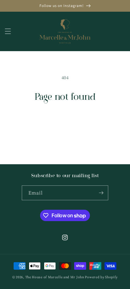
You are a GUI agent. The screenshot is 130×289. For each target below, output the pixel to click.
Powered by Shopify (101, 277)
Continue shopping (65, 120)
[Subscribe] (101, 192)
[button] (8, 31)
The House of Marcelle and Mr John (54, 277)
